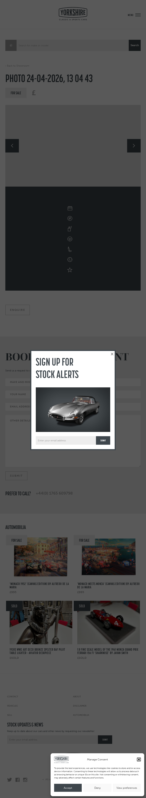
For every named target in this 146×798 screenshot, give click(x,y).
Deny (97, 787)
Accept (68, 787)
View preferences (126, 787)
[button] (139, 759)
